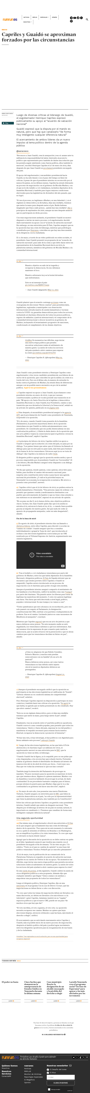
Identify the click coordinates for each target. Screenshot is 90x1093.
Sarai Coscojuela (7, 113)
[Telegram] (71, 18)
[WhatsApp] (6, 119)
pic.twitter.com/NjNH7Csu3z (37, 285)
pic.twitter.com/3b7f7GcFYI (44, 353)
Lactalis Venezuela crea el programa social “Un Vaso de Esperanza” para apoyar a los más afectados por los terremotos (78, 989)
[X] (12, 119)
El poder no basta (10, 982)
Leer (10, 1001)
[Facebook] (78, 18)
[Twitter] (81, 18)
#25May (28, 340)
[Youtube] (74, 18)
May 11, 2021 (53, 290)
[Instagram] (71, 21)
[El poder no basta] (11, 973)
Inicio (4, 30)
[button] (87, 19)
